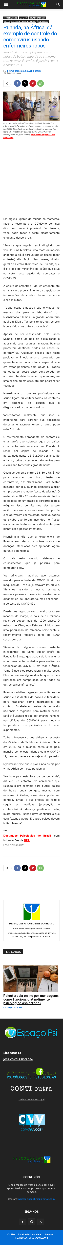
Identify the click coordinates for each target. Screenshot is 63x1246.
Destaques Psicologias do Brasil (27, 835)
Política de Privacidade (29, 1234)
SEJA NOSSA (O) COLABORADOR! (31, 1237)
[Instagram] (31, 1221)
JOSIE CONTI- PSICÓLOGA (18, 1059)
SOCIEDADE (43, 21)
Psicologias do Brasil (12, 1007)
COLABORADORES (37, 18)
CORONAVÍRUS (10, 18)
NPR (27, 840)
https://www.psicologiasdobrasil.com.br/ (31, 928)
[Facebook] (17, 83)
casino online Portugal (32, 1099)
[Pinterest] (32, 83)
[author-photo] (32, 918)
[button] (5, 4)
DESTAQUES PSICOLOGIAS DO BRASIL (20, 21)
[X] (25, 83)
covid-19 (23, 18)
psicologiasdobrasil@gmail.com (36, 1199)
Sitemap (49, 1234)
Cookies (11, 1234)
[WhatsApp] (40, 83)
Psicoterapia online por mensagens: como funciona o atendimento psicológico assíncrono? (31, 999)
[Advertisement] (31, 177)
